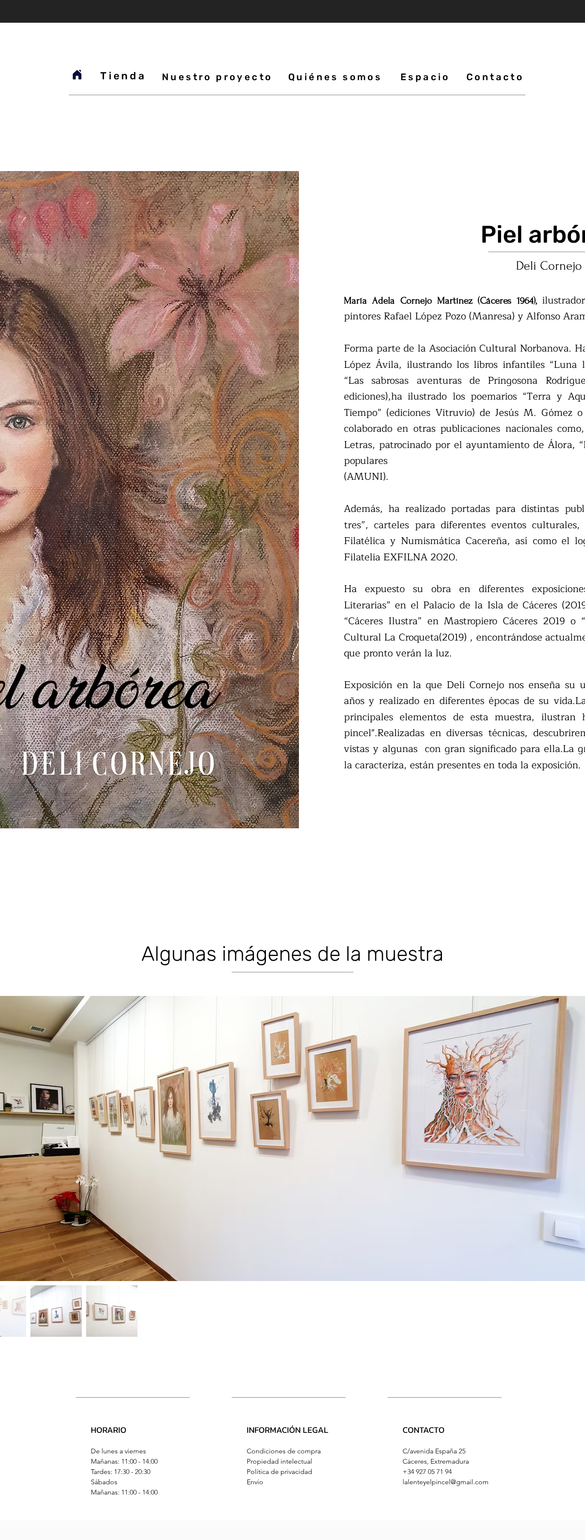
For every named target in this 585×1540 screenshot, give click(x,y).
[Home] (77, 74)
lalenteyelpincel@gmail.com (446, 1482)
